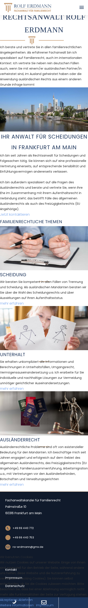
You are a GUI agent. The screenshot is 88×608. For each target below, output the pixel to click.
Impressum (45, 605)
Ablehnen (25, 600)
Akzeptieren (9, 600)
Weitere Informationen (17, 605)
